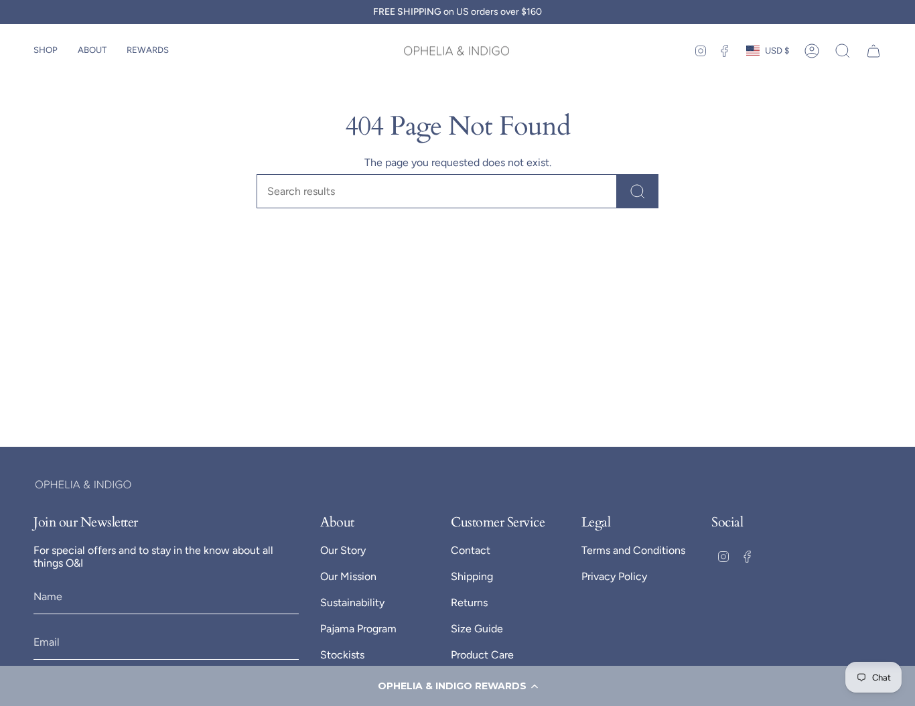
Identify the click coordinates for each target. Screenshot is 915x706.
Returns (469, 602)
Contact (470, 550)
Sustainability (352, 602)
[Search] (637, 191)
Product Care (482, 654)
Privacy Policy (614, 576)
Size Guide (477, 628)
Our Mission (348, 576)
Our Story (343, 550)
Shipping (472, 576)
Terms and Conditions (633, 550)
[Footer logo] (83, 485)
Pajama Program (358, 628)
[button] (457, 686)
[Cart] (873, 51)
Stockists (342, 654)
